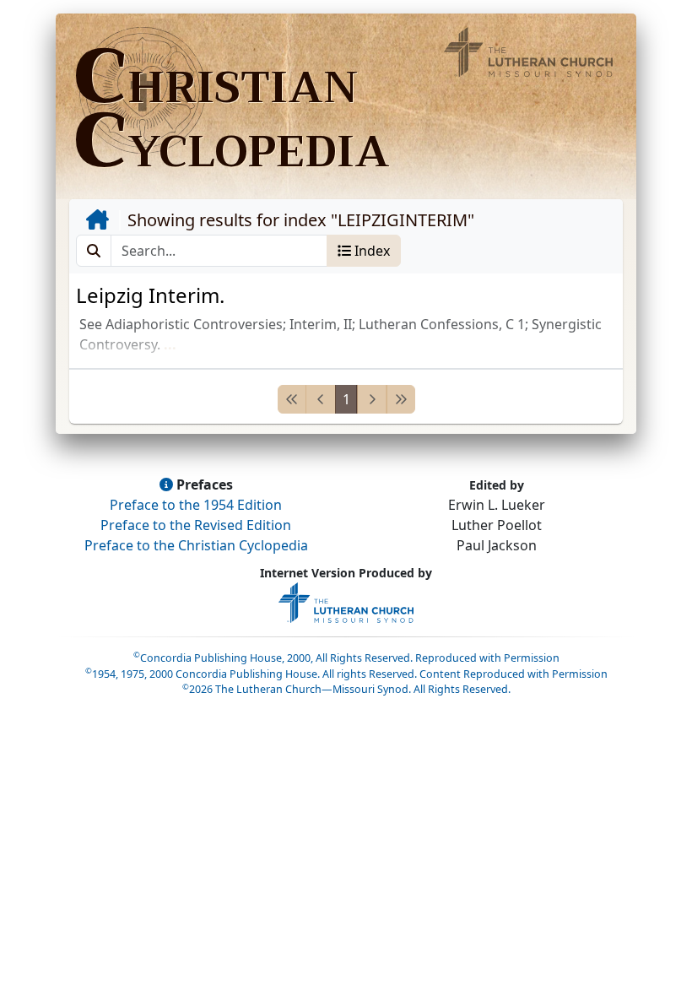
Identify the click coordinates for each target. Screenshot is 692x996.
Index (370, 250)
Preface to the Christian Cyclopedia (196, 545)
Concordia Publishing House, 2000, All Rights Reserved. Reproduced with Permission (346, 658)
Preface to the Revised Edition (195, 525)
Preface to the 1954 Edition (196, 504)
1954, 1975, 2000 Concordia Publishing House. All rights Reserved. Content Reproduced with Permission (346, 674)
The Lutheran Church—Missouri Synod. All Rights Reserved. (346, 689)
